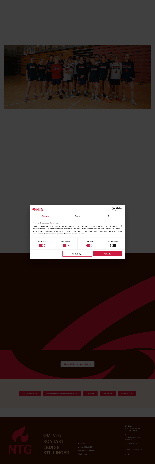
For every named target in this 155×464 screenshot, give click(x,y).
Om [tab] (109, 216)
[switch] (66, 245)
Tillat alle (107, 254)
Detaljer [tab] (77, 216)
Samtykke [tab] (46, 216)
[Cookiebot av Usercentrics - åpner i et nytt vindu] (113, 209)
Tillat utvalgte (77, 254)
